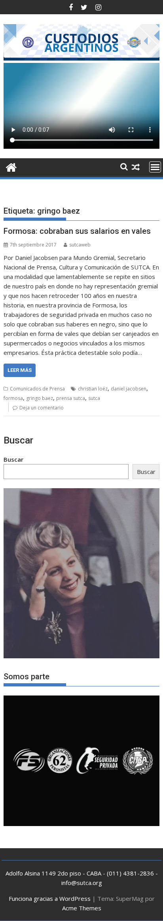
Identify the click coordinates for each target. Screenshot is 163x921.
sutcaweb (80, 244)
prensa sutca (70, 398)
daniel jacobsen (128, 388)
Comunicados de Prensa (37, 388)
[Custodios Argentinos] (11, 166)
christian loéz (93, 388)
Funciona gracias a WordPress (50, 898)
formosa (13, 398)
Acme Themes (81, 908)
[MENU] (155, 166)
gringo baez (39, 398)
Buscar (13, 459)
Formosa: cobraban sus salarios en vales (77, 231)
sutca (94, 398)
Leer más (20, 370)
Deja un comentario (41, 407)
